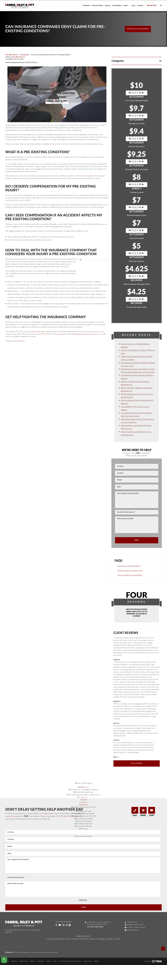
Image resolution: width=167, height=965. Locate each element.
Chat (151, 815)
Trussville (117, 939)
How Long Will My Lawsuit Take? (129, 575)
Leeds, (81, 939)
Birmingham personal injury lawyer (85, 334)
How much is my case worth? (138, 29)
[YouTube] (60, 925)
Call (134, 815)
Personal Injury (19, 341)
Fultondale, (101, 939)
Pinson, (86, 939)
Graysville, (109, 939)
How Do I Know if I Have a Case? (130, 570)
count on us (98, 331)
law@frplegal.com (133, 930)
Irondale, (75, 939)
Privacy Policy (88, 961)
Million (136, 93)
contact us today (12, 816)
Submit (136, 540)
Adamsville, (51, 939)
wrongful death (47, 813)
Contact (140, 5)
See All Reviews (136, 763)
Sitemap (96, 961)
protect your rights (38, 331)
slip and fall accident (86, 176)
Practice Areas (97, 5)
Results (107, 5)
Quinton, (93, 939)
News (55, 961)
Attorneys (86, 5)
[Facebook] (56, 925)
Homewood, (60, 939)
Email (143, 815)
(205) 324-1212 (151, 5)
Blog (133, 5)
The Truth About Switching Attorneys (70, 961)
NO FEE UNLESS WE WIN (67, 816)
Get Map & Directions (95, 927)
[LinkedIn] (70, 925)
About (126, 5)
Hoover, (68, 939)
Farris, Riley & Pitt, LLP (18, 57)
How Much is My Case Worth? (129, 566)
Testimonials (117, 5)
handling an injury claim (51, 144)
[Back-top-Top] (163, 948)
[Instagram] (63, 925)
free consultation (61, 334)
